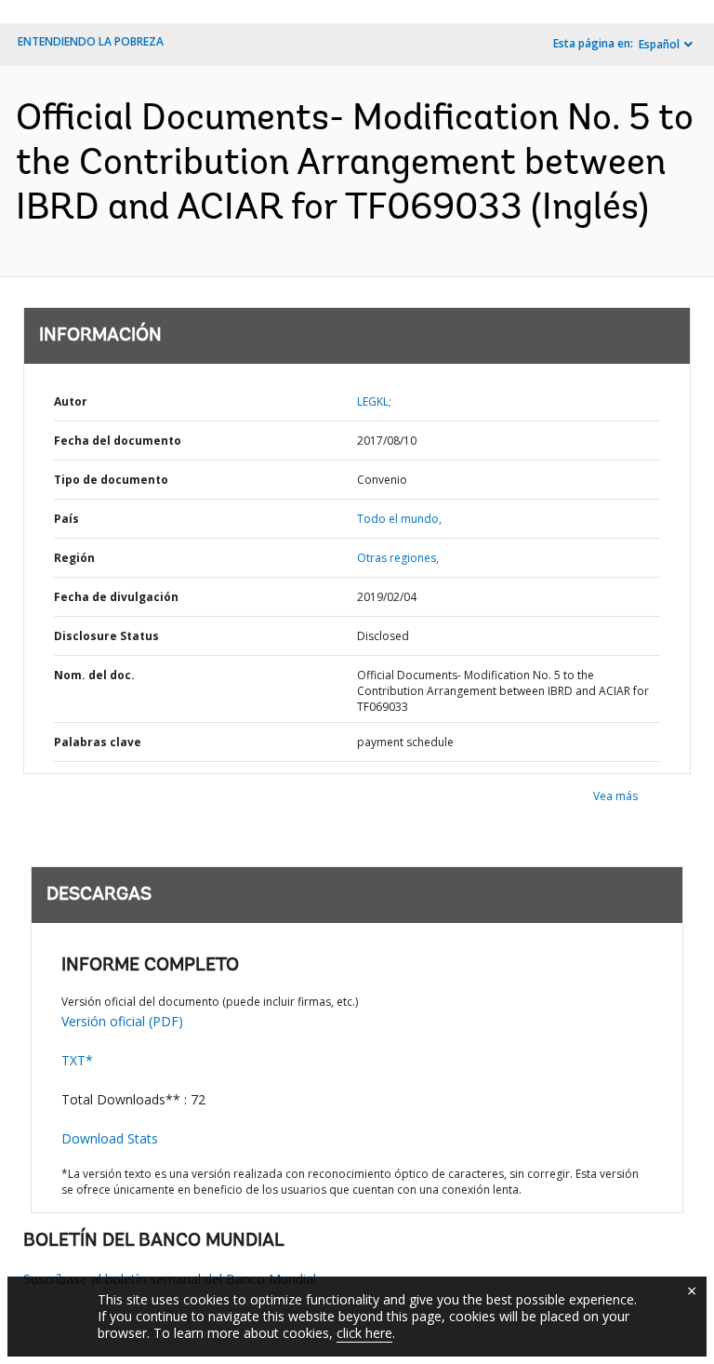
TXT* (77, 1060)
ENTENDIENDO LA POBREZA (91, 41)
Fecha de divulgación (116, 597)
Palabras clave (97, 742)
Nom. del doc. (94, 675)
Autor (70, 401)
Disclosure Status (106, 636)
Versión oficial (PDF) (122, 1021)
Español (659, 44)
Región (74, 558)
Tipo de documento (111, 480)
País (66, 519)
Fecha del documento (117, 440)
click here (364, 1333)
